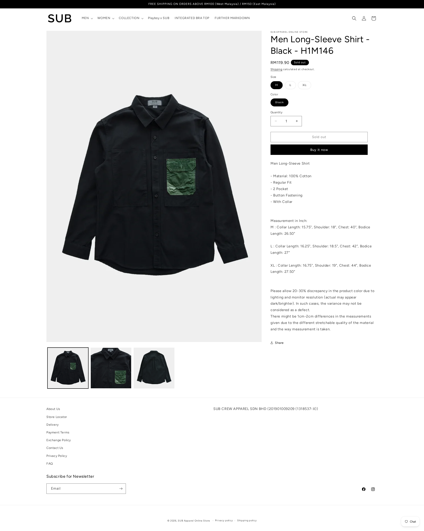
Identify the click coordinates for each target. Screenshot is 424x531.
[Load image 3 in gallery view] (154, 368)
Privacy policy (224, 520)
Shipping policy (247, 520)
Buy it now (319, 150)
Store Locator (56, 417)
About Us (53, 409)
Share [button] (279, 343)
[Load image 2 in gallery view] (111, 368)
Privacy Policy (56, 456)
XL (307, 86)
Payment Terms (58, 432)
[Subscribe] (121, 488)
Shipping (276, 69)
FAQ (49, 463)
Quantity (276, 112)
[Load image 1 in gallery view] (67, 368)
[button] (87, 18)
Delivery (52, 424)
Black (281, 103)
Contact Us (54, 448)
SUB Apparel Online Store (194, 520)
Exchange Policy (58, 440)
